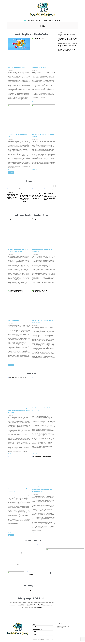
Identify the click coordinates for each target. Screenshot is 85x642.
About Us (51, 20)
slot (31, 590)
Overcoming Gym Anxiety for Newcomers (67, 43)
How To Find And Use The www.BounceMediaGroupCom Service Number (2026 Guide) (50, 196)
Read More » (10, 101)
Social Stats (38, 20)
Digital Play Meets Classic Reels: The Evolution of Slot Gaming (66, 50)
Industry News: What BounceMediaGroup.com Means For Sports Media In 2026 (37, 196)
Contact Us (57, 20)
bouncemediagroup (37, 607)
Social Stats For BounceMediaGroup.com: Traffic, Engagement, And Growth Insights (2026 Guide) (12, 195)
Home (25, 20)
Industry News (31, 20)
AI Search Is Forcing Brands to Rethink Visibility (67, 35)
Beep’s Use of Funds (13, 320)
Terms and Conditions (37, 629)
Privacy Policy (35, 626)
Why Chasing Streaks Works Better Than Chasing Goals (67, 46)
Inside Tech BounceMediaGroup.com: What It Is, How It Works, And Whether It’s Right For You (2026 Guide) (25, 197)
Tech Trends (45, 20)
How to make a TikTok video (39, 67)
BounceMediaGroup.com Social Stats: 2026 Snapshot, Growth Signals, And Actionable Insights (42, 489)
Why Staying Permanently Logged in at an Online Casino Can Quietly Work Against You (67, 39)
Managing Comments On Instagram (17, 67)
